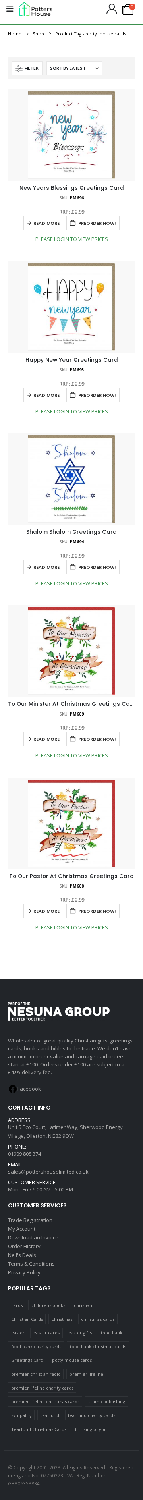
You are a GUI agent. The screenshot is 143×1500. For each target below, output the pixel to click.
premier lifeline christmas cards (45, 1401)
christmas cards (97, 1319)
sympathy (21, 1415)
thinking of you (91, 1429)
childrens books (48, 1305)
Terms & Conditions (31, 1263)
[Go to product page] (71, 135)
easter (18, 1333)
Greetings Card (27, 1360)
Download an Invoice (33, 1237)
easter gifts (80, 1333)
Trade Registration (30, 1220)
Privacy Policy (24, 1272)
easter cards (46, 1333)
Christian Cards (27, 1319)
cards (17, 1305)
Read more (46, 223)
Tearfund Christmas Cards (38, 1429)
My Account (21, 1228)
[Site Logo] (35, 9)
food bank (111, 1333)
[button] (27, 68)
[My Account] (111, 9)
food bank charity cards (36, 1346)
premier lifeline (86, 1374)
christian (83, 1305)
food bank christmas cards (98, 1346)
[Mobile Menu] (10, 8)
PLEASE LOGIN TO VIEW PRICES (71, 239)
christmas (62, 1319)
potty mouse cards (72, 1360)
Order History (24, 1246)
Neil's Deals (22, 1255)
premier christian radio (36, 1374)
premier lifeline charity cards (42, 1388)
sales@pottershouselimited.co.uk (48, 1171)
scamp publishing (106, 1401)
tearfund (50, 1415)
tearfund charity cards (91, 1415)
